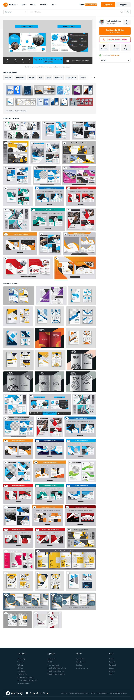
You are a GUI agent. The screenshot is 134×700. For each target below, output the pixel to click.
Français (112, 671)
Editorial (43, 5)
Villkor (93, 693)
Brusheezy (21, 659)
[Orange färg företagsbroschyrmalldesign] (75, 268)
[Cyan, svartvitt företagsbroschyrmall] (56, 130)
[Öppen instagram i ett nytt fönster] (30, 693)
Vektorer (12, 5)
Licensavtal (52, 659)
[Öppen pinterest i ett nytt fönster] (37, 693)
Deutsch (112, 668)
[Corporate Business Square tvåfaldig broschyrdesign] (22, 130)
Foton (23, 5)
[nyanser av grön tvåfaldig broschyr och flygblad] (82, 471)
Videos (32, 5)
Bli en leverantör (82, 668)
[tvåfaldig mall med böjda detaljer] (20, 243)
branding (58, 77)
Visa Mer (81, 102)
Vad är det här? (114, 55)
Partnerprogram (53, 665)
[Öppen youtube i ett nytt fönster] (47, 693)
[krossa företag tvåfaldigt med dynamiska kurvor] (48, 219)
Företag (20, 668)
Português (113, 665)
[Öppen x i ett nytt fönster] (44, 693)
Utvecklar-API (22, 674)
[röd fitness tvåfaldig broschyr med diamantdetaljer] (50, 538)
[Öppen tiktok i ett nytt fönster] (41, 693)
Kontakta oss (80, 662)
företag (84, 77)
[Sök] (121, 12)
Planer (81, 5)
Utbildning (21, 671)
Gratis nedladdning (115, 31)
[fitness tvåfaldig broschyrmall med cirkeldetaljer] (18, 538)
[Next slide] (92, 77)
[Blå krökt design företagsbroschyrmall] (17, 175)
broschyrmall (71, 77)
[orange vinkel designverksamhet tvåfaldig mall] (49, 471)
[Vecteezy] (5, 5)
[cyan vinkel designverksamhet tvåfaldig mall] (81, 449)
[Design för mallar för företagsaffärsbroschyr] (50, 243)
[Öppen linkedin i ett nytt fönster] (34, 693)
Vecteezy (20, 662)
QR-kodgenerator (23, 683)
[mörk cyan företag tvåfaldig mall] (49, 449)
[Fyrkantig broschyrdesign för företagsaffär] (79, 175)
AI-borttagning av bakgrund (27, 680)
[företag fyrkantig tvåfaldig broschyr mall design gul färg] (79, 152)
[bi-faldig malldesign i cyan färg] (17, 471)
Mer (52, 5)
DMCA (50, 662)
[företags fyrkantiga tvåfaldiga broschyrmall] (47, 175)
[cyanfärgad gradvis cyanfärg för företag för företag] (84, 130)
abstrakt (8, 77)
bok (40, 77)
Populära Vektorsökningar (57, 668)
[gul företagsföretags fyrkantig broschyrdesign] (79, 243)
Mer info (103, 60)
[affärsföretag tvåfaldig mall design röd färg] (81, 219)
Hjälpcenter (80, 659)
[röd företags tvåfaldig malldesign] (81, 196)
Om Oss (79, 665)
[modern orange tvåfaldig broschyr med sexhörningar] (47, 515)
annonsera (20, 77)
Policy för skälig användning (118, 693)
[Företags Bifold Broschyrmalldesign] (28, 268)
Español (112, 662)
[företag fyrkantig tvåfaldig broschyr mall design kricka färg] (16, 219)
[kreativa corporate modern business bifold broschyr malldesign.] (26, 601)
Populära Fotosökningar (56, 671)
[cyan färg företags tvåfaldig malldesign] (81, 494)
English (112, 659)
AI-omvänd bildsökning (25, 677)
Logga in (123, 5)
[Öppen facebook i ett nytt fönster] (27, 693)
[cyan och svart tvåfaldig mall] (49, 196)
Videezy (20, 665)
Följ (127, 23)
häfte (49, 77)
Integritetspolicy (102, 693)
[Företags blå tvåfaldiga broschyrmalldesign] (45, 152)
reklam (31, 77)
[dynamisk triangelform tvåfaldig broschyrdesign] (80, 515)
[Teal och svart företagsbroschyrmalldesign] (18, 196)
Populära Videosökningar (56, 674)
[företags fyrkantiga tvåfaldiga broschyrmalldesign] (15, 404)
